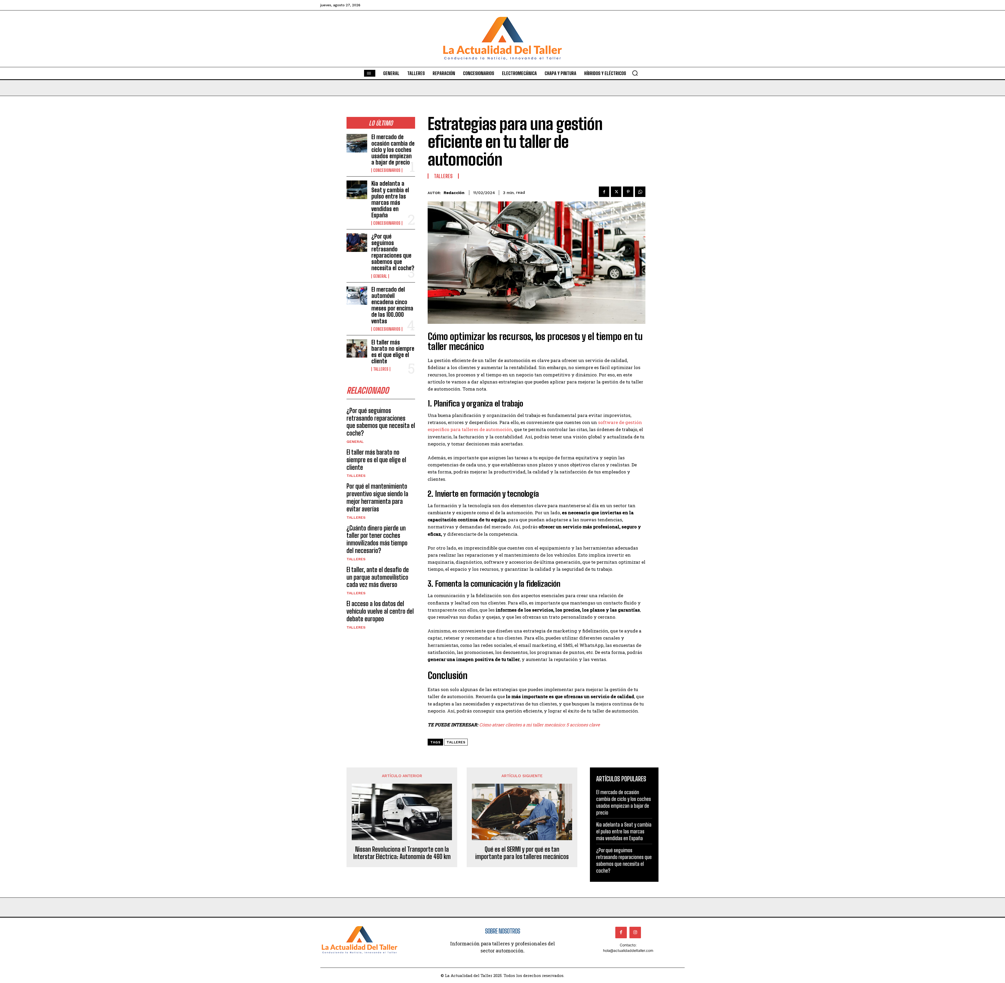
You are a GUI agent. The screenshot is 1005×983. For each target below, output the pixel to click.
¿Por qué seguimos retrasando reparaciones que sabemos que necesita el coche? (392, 252)
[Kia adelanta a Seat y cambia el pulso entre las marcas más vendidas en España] (357, 189)
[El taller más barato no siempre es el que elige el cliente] (357, 348)
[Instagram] (635, 932)
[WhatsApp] (640, 192)
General (380, 276)
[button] (635, 73)
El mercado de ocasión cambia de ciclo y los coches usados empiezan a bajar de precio (393, 149)
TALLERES (380, 369)
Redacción (454, 192)
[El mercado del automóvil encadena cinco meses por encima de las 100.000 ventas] (357, 295)
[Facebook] (604, 192)
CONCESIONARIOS (386, 170)
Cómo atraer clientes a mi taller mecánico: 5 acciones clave (539, 725)
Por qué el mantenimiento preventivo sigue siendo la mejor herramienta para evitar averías (377, 497)
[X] (616, 192)
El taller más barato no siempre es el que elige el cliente (392, 352)
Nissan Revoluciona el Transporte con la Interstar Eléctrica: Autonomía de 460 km (402, 853)
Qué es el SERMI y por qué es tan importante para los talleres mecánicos (522, 853)
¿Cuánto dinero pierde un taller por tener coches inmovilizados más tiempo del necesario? (377, 539)
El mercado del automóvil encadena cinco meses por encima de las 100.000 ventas (392, 305)
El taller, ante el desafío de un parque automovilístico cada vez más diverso (378, 577)
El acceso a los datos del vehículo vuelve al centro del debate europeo (380, 611)
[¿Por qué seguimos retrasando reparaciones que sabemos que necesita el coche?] (357, 242)
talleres (455, 742)
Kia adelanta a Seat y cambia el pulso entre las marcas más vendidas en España (390, 199)
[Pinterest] (628, 192)
